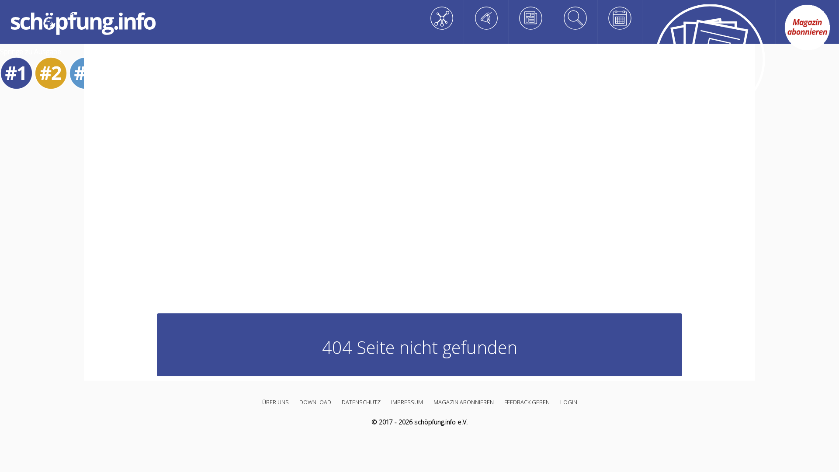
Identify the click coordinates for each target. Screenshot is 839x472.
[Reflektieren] (531, 18)
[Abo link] (807, 27)
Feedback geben (527, 402)
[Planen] (620, 18)
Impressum (407, 402)
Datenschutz (361, 402)
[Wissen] (442, 18)
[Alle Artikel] (709, 62)
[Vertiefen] (575, 18)
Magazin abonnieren (463, 402)
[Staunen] (486, 18)
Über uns (275, 402)
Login (568, 402)
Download (315, 402)
